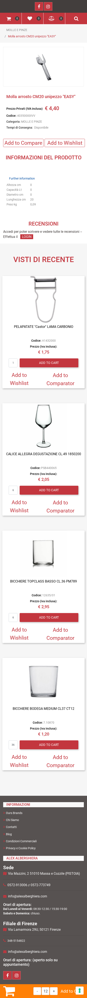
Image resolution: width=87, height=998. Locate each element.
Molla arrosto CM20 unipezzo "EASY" (32, 36)
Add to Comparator (60, 379)
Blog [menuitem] (9, 834)
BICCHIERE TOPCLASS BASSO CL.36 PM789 (43, 581)
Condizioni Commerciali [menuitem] (21, 841)
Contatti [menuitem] (11, 827)
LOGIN (26, 237)
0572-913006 (17, 885)
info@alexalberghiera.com (27, 896)
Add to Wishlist (64, 143)
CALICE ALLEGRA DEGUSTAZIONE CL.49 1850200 (43, 454)
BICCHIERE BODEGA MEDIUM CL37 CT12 (43, 709)
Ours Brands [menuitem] (14, 813)
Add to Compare (23, 143)
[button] (43, 67)
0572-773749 (40, 885)
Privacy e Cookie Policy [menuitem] (21, 848)
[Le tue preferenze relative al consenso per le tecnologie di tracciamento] (80, 991)
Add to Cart (71, 991)
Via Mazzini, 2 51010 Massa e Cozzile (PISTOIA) (44, 874)
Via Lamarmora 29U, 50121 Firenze (34, 930)
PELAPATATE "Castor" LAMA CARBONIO (43, 327)
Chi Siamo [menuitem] (12, 820)
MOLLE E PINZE (16, 30)
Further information (22, 178)
